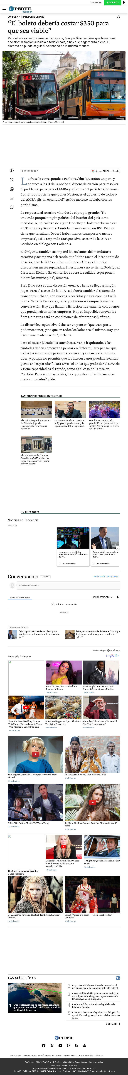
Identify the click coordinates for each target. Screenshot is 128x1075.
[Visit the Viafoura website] (113, 650)
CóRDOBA (13, 17)
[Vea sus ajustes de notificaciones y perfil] (123, 2)
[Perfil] (64, 1038)
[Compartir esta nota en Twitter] (12, 180)
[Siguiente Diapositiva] (118, 548)
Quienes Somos (30, 1056)
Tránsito (98, 1056)
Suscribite (112, 2)
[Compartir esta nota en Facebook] (12, 170)
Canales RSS (15, 1056)
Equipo (67, 1056)
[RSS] (76, 1045)
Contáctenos (44, 1056)
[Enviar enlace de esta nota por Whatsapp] (12, 189)
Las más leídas (22, 978)
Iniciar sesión (99, 576)
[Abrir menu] (3, 9)
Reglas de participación (82, 1056)
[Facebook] (43, 1045)
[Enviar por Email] (12, 198)
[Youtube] (60, 1045)
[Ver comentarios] (118, 17)
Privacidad (57, 1056)
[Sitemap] (84, 1045)
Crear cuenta (112, 576)
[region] (64, 614)
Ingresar (96, 2)
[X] (52, 1045)
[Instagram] (68, 1045)
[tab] (20, 597)
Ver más (111, 1024)
